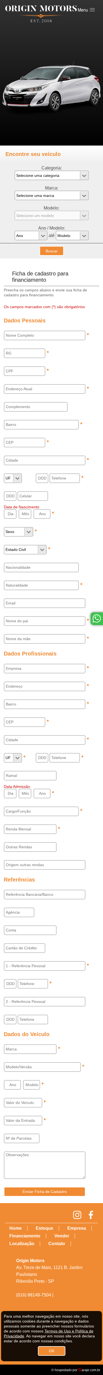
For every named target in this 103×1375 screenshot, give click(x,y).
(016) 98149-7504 (33, 1295)
